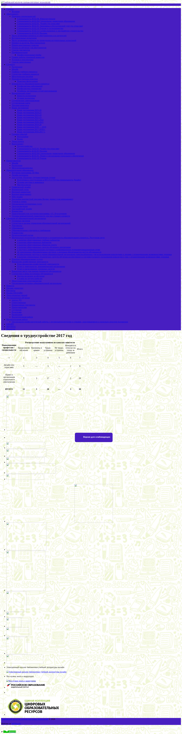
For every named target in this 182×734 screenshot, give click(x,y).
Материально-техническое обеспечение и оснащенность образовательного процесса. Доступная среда (58, 237)
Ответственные (19, 302)
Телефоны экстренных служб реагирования (37, 91)
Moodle (15, 69)
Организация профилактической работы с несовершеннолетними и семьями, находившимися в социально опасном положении (70, 322)
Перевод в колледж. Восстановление (28, 43)
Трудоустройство (25, 146)
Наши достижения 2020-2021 (30, 122)
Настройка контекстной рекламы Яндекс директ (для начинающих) (42, 199)
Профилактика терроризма (29, 88)
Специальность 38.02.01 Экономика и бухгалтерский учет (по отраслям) (50, 26)
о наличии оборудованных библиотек (34, 242)
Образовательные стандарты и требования (31, 230)
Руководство (17, 233)
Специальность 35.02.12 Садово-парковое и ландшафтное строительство (50, 31)
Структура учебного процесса (25, 74)
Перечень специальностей (24, 16)
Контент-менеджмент (21, 194)
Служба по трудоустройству (30, 278)
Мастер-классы (24, 185)
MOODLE (11, 326)
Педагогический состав (22, 235)
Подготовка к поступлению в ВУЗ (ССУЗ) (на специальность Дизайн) (49, 180)
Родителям (16, 312)
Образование (18, 228)
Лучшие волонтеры (26, 98)
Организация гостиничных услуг (27, 204)
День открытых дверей (16, 295)
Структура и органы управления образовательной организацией (41, 223)
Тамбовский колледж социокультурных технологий (24, 719)
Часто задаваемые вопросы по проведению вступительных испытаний (44, 40)
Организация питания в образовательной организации (37, 283)
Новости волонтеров (26, 96)
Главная (10, 9)
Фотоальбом (22, 136)
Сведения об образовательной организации (26, 218)
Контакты (10, 290)
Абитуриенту (12, 14)
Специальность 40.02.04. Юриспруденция (36, 19)
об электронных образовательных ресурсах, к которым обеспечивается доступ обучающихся (59, 252)
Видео (20, 139)
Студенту (10, 64)
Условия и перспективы (22, 60)
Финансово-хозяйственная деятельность (30, 262)
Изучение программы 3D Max (25, 173)
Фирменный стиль (20, 189)
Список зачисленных (21, 62)
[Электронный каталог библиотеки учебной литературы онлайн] (36, 672)
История (15, 11)
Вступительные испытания (24, 38)
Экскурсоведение (20, 206)
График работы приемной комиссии (28, 57)
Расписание (17, 67)
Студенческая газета (21, 103)
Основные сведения (21, 221)
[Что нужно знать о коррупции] (21, 681)
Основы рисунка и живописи (30, 182)
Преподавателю (13, 161)
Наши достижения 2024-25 (29, 112)
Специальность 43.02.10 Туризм (31, 158)
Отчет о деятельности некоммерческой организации (41, 266)
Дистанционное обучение (18, 298)
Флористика (17, 211)
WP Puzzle (16, 724)
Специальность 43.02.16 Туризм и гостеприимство (40, 28)
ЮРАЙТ (10, 324)
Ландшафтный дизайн (22, 209)
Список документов (21, 50)
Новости (10, 286)
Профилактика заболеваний (30, 86)
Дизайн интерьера (20, 175)
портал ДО (17, 300)
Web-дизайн (17, 197)
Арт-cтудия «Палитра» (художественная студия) (33, 177)
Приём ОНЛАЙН (14, 293)
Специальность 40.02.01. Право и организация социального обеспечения (50, 156)
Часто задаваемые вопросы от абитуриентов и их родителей (39, 35)
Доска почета (18, 141)
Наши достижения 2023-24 (29, 115)
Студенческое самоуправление (25, 100)
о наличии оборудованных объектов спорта (37, 245)
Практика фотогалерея (27, 81)
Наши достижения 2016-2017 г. (31, 132)
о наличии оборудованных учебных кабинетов (38, 240)
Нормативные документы (23, 305)
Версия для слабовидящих (96, 437)
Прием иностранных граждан (25, 45)
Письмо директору (14, 288)
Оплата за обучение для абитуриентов (29, 47)
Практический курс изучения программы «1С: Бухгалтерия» (39, 213)
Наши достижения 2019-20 (29, 124)
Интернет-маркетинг (21, 192)
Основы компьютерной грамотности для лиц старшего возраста (41, 216)
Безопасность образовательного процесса (30, 84)
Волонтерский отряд (21, 93)
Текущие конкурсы (20, 105)
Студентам (16, 310)
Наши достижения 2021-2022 (30, 120)
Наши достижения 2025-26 (29, 110)
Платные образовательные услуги (27, 259)
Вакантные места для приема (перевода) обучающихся (36, 271)
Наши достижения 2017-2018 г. (31, 129)
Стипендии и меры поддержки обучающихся (32, 274)
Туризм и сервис (19, 201)
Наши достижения (20, 108)
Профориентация (19, 52)
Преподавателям (19, 307)
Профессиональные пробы (29, 55)
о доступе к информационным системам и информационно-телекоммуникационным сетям (58, 249)
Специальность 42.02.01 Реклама (32, 33)
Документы (17, 225)
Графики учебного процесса (24, 72)
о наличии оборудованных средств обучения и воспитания (44, 247)
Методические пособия (22, 76)
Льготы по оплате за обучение (31, 276)
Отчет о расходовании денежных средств (36, 269)
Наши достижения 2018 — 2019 (31, 127)
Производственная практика (25, 79)
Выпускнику (17, 144)
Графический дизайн (21, 187)
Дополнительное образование (20, 170)
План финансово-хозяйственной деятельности (38, 264)
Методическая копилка (22, 168)
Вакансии (10, 329)
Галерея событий (19, 134)
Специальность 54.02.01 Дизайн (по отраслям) (38, 23)
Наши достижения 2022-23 (29, 117)
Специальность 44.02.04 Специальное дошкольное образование (46, 21)
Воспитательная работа (22, 317)
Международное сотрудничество (27, 281)
